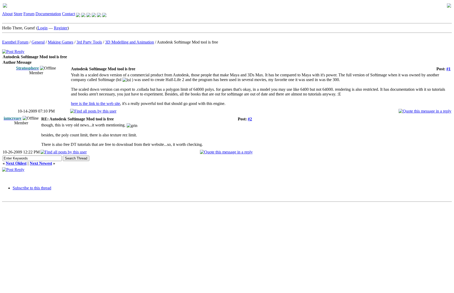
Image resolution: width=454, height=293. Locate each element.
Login (43, 28)
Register (61, 28)
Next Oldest (16, 163)
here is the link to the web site (95, 103)
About (7, 14)
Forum (28, 14)
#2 (250, 119)
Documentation (48, 14)
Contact (68, 14)
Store (18, 14)
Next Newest (41, 163)
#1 (448, 69)
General (38, 42)
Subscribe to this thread (32, 188)
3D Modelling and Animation (129, 42)
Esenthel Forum (15, 42)
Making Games (60, 42)
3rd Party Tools (89, 42)
